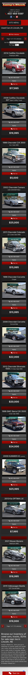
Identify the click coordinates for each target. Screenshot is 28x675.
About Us (10, 668)
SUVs (10, 648)
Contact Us (14, 668)
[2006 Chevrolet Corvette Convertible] (14, 335)
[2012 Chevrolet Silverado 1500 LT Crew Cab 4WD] (14, 380)
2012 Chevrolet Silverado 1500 (14, 367)
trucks (6, 648)
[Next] (25, 38)
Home (6, 668)
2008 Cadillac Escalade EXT (14, 99)
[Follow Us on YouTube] (17, 17)
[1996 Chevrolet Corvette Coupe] (14, 290)
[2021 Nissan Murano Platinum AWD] (14, 554)
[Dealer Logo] (14, 4)
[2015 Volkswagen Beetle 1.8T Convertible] (14, 599)
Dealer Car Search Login (13, 669)
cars (2, 648)
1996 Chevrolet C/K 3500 (14, 144)
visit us (16, 659)
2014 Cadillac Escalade (14, 54)
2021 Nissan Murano (14, 542)
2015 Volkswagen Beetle (14, 587)
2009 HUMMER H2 (14, 456)
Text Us (14, 84)
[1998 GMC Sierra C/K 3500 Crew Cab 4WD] (14, 424)
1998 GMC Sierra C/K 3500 (14, 412)
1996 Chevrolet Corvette (14, 278)
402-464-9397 (15, 13)
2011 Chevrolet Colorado (14, 233)
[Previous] (2, 38)
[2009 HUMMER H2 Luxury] (14, 467)
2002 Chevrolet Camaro (14, 188)
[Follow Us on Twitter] (14, 17)
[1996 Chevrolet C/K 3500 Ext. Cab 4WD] (14, 156)
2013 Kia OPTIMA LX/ (14, 498)
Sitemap (11, 671)
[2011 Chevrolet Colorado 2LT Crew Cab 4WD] (14, 245)
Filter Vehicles (14, 34)
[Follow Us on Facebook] (11, 17)
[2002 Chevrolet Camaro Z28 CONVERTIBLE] (14, 201)
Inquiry (14, 81)
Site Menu (14, 22)
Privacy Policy (20, 668)
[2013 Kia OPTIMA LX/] (14, 510)
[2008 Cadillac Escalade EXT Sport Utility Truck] (14, 111)
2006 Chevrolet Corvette (14, 323)
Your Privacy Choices (18, 671)
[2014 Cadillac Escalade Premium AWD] (14, 66)
